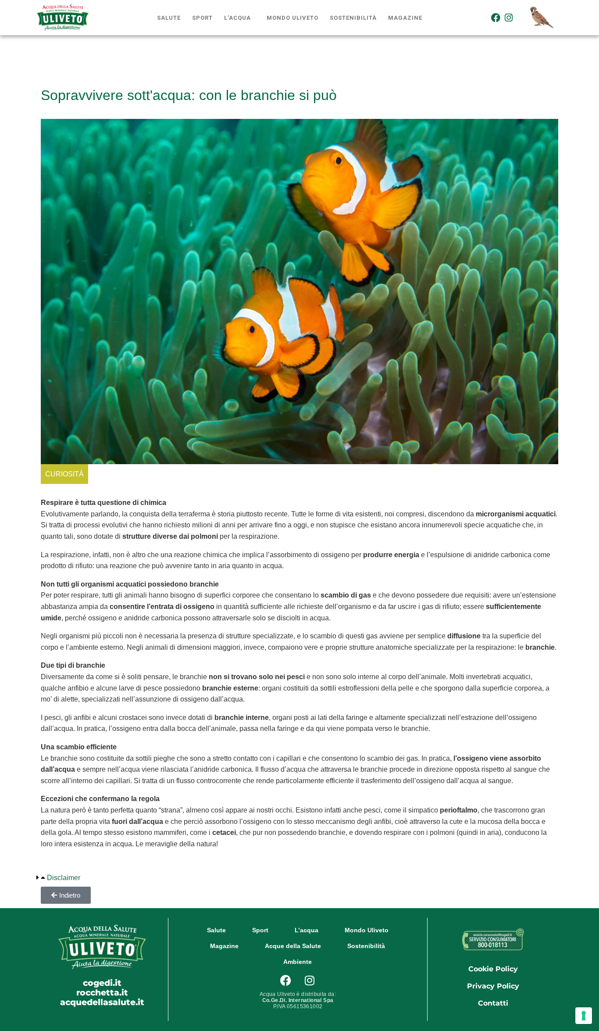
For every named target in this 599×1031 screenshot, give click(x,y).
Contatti (493, 1003)
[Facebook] (495, 17)
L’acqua (237, 17)
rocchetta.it (102, 992)
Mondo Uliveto (292, 17)
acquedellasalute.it (102, 1002)
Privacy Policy (493, 986)
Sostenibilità (353, 17)
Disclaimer (63, 877)
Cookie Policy (493, 969)
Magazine (405, 17)
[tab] (58, 878)
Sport (202, 17)
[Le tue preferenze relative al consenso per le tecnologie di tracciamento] (583, 1015)
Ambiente (297, 961)
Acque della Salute (293, 945)
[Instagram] (508, 17)
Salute (169, 17)
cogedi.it (102, 982)
